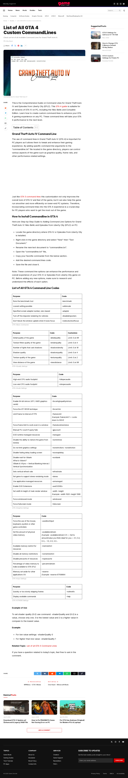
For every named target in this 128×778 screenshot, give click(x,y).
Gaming (5, 16)
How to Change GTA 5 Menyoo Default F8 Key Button (110, 45)
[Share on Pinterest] (18, 45)
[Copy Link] (6, 128)
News (18, 10)
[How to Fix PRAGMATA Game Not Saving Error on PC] (44, 707)
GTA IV (53, 16)
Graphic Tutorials (37, 16)
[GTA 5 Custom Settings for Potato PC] (96, 58)
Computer (13, 16)
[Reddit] (6, 108)
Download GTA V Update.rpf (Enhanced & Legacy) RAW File (16, 721)
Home (10, 10)
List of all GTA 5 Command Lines (42, 646)
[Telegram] (6, 113)
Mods (25, 10)
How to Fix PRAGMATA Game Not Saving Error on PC (43, 721)
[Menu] (4, 10)
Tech (40, 10)
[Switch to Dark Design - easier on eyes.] (124, 10)
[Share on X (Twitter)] (15, 45)
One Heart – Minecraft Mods (58, 685)
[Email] (6, 123)
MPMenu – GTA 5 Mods (32, 685)
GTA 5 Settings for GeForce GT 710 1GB (110, 34)
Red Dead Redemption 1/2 (74, 16)
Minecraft (61, 16)
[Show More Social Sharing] (25, 45)
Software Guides (24, 16)
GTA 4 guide (61, 106)
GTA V (47, 16)
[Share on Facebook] (12, 45)
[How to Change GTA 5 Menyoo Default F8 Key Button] (96, 45)
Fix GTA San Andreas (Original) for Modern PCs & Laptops (72, 721)
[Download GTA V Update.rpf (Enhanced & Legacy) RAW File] (16, 707)
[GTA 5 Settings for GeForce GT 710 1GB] (96, 35)
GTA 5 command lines (30, 196)
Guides (32, 10)
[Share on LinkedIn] (21, 45)
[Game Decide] (64, 3)
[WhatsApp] (6, 118)
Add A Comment (44, 730)
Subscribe (119, 760)
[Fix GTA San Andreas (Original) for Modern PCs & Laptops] (72, 707)
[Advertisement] (49, 176)
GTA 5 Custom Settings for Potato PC (110, 57)
